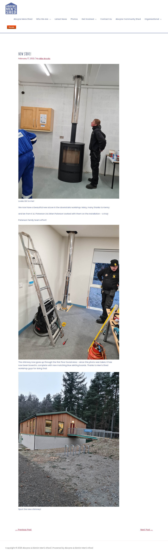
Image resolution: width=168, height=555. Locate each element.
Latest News (61, 19)
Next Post (146, 529)
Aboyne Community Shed (128, 19)
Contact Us (106, 19)
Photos (74, 19)
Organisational (152, 19)
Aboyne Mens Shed (23, 19)
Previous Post (23, 529)
